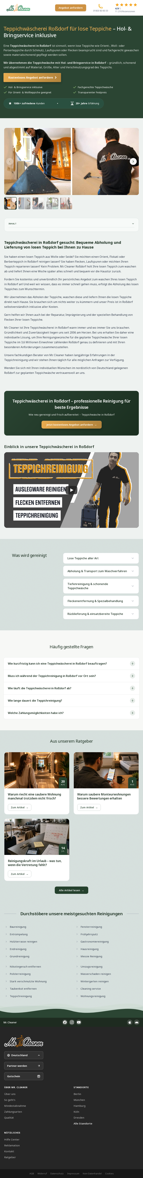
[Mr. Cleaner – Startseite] (23, 1041)
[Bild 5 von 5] (66, 203)
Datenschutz (57, 1173)
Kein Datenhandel (92, 1173)
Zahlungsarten (13, 1111)
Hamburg (79, 1105)
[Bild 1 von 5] (10, 203)
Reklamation (12, 1145)
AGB (31, 1173)
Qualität (9, 1117)
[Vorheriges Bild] (9, 161)
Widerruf (42, 1173)
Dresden (79, 1117)
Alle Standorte (83, 1123)
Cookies (109, 1173)
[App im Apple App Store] (130, 1022)
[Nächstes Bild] (133, 161)
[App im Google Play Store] (137, 1022)
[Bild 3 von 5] (38, 203)
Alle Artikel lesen (71, 890)
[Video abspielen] (71, 490)
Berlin (77, 1094)
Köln (76, 1111)
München (79, 1100)
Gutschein (13, 1076)
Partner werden (17, 1065)
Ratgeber (10, 1157)
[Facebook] (65, 1022)
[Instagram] (72, 1022)
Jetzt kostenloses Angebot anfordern (71, 424)
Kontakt (9, 1151)
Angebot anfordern (71, 7)
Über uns (10, 1094)
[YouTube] (79, 1022)
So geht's (9, 1100)
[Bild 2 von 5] (24, 203)
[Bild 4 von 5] (52, 203)
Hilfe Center (12, 1139)
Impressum (73, 1173)
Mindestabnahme (15, 1105)
